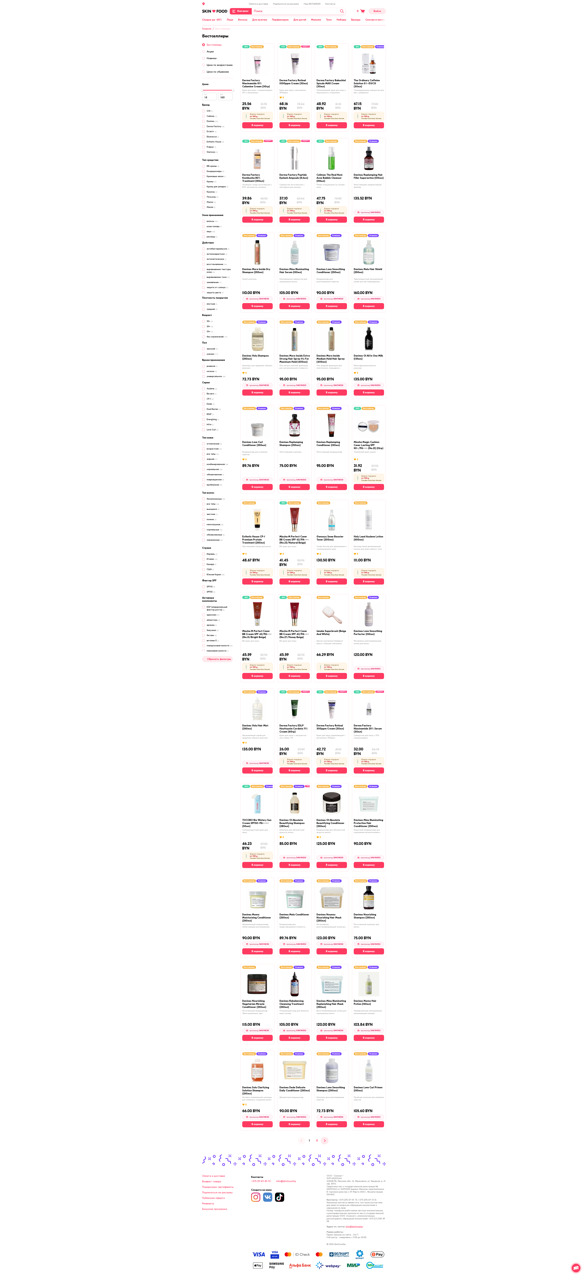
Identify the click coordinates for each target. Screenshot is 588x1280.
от (205, 94)
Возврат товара (211, 1181)
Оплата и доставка (258, 4)
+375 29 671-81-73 (261, 1181)
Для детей (299, 19)
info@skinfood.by (286, 1181)
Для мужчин (259, 19)
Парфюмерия (280, 19)
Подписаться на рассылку (286, 4)
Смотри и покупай (376, 19)
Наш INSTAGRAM (312, 4)
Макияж (316, 19)
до (221, 94)
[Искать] (342, 11)
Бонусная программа (214, 1209)
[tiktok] (279, 1197)
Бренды (355, 19)
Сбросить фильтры (219, 659)
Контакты (330, 4)
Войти (377, 11)
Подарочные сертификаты (218, 1187)
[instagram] (255, 1197)
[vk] (267, 1197)
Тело (329, 19)
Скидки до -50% (212, 19)
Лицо (230, 19)
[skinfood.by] (214, 11)
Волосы (242, 19)
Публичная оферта (213, 1198)
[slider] (202, 90)
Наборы (341, 19)
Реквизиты (208, 1203)
